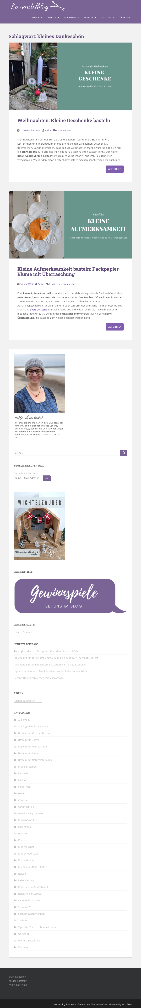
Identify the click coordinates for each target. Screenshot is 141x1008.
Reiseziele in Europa (30, 893)
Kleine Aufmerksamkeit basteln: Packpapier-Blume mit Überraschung (69, 271)
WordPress (127, 1004)
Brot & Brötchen (27, 766)
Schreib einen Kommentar (62, 284)
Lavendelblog (58, 1004)
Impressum (71, 1004)
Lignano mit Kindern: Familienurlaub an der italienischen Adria (50, 671)
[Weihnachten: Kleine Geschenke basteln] (70, 76)
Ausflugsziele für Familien (33, 726)
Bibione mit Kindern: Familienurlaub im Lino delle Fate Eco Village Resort (56, 657)
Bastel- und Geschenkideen (34, 733)
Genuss (22, 800)
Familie (35, 17)
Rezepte (52, 17)
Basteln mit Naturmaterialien (35, 760)
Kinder (22, 840)
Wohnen (88, 17)
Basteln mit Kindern (29, 753)
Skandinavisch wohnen (31, 913)
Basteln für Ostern (29, 739)
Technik (22, 920)
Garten (22, 793)
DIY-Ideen (106, 17)
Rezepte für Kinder (29, 900)
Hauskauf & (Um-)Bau (30, 813)
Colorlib (106, 1004)
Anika (48, 130)
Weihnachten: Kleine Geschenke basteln (63, 120)
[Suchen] (123, 453)
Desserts (23, 773)
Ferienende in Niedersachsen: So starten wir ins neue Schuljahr (51, 664)
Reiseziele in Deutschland (33, 887)
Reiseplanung (26, 880)
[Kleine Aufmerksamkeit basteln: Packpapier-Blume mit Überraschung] (70, 224)
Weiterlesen (114, 169)
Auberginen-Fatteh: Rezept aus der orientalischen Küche (46, 651)
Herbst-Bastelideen (29, 820)
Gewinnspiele (26, 806)
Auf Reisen (70, 17)
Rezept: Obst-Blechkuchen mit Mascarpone (39, 678)
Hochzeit (23, 833)
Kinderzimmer (26, 860)
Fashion (22, 780)
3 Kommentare (63, 130)
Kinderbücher (26, 846)
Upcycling (23, 933)
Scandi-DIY (24, 907)
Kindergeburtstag (28, 853)
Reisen (22, 873)
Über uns (125, 17)
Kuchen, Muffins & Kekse (32, 867)
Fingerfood (24, 786)
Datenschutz (84, 1004)
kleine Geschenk (38, 309)
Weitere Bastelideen (29, 940)
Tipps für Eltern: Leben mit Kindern (38, 927)
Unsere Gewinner (24, 632)
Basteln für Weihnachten (32, 746)
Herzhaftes (24, 826)
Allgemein (24, 719)
